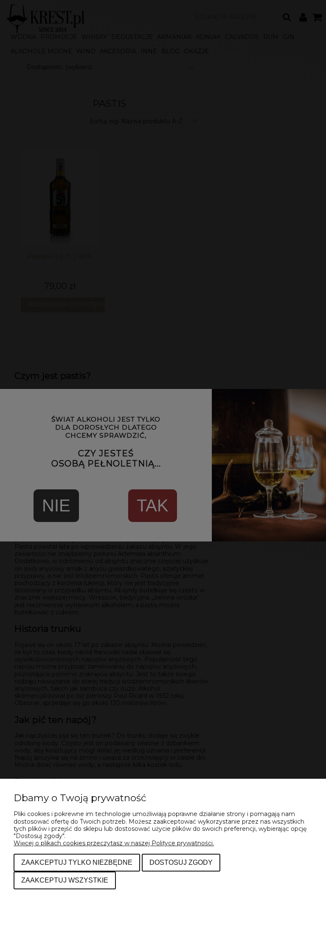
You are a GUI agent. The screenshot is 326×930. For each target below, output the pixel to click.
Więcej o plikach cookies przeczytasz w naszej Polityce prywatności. (114, 843)
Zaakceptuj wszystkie (64, 880)
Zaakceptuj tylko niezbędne (76, 862)
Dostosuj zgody (181, 862)
